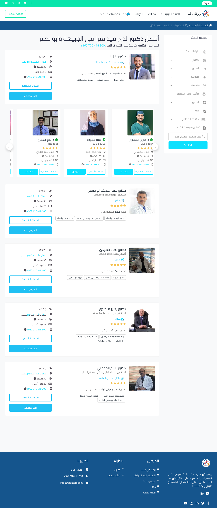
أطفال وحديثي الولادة (110, 378)
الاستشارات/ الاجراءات (144, 475)
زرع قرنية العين (75, 277)
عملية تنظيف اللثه (85, 80)
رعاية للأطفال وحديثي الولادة (111, 400)
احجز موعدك (30, 96)
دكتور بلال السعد (114, 56)
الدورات (139, 13)
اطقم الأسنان (118, 80)
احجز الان (123, 171)
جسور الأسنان (102, 80)
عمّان (43, 62)
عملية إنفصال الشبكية (87, 337)
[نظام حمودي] (142, 260)
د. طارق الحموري (139, 139)
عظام (118, 200)
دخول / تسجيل (15, 13)
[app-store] (207, 493)
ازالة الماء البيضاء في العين (97, 277)
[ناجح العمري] (38, 122)
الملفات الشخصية (30, 86)
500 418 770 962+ (93, 45)
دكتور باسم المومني (111, 368)
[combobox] (185, 52)
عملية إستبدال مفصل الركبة (89, 218)
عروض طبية (149, 481)
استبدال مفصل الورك (115, 218)
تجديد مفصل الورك (65, 218)
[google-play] (202, 493)
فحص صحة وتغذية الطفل (113, 396)
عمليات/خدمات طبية (114, 13)
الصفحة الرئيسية (170, 13)
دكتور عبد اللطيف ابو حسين (106, 190)
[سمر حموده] (86, 122)
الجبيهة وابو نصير (30, 62)
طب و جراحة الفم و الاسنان (108, 62)
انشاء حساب (149, 492)
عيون (118, 259)
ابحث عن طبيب (148, 469)
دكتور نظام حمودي (112, 249)
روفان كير (194, 13)
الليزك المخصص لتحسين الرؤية (110, 341)
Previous (154, 146)
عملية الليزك (118, 277)
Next (9, 146)
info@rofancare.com (71, 482)
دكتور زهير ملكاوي (112, 309)
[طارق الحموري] (133, 122)
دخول (153, 486)
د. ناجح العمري (45, 139)
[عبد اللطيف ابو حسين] (142, 200)
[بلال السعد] (142, 66)
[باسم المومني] (142, 378)
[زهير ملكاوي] (142, 319)
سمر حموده (94, 139)
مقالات (152, 13)
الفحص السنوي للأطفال (88, 396)
